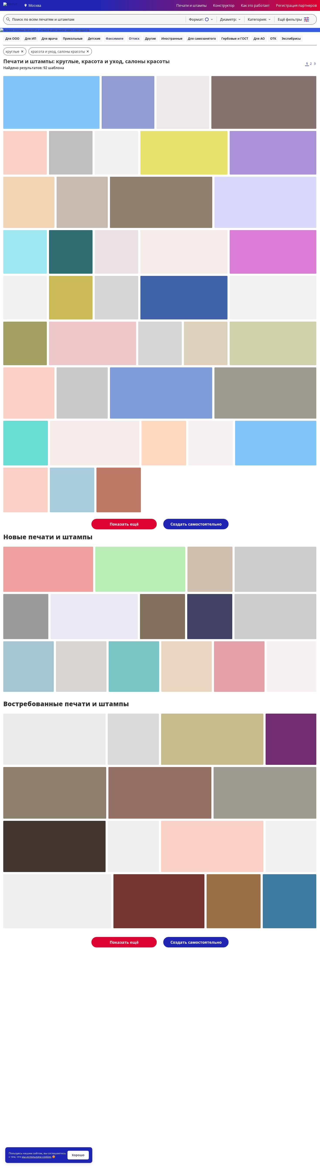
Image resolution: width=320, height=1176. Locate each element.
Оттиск (134, 38)
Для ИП (30, 38)
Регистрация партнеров (296, 5)
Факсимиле (114, 38)
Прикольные (73, 38)
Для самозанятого (202, 38)
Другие (150, 38)
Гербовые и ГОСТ (234, 38)
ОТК (273, 38)
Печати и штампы (191, 5)
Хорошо (78, 1155)
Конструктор (223, 5)
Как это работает (255, 5)
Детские (94, 38)
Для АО (259, 38)
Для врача (49, 38)
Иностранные (171, 38)
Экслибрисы (291, 38)
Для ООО (12, 38)
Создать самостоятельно (196, 524)
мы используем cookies (36, 1157)
